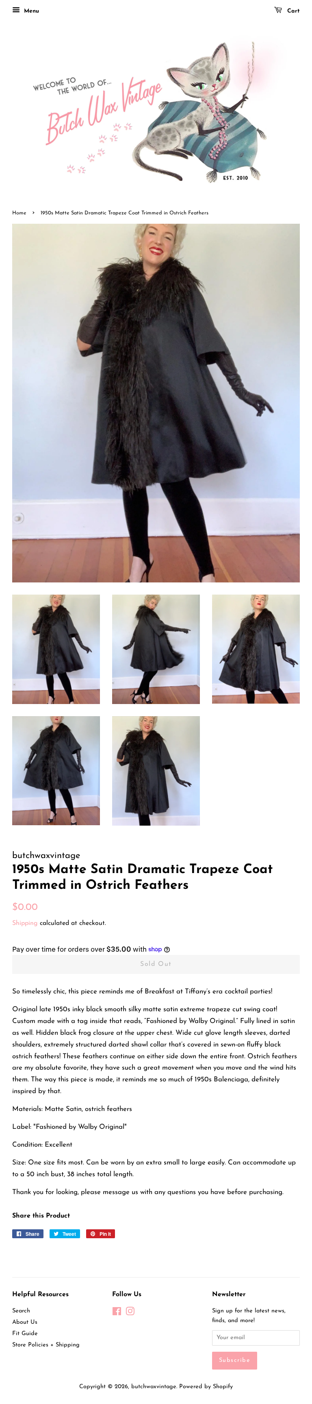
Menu (30, 11)
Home (19, 213)
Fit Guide (25, 1334)
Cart (292, 11)
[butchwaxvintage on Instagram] (130, 1313)
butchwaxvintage (153, 1387)
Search (21, 1311)
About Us (24, 1322)
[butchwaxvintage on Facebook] (116, 1313)
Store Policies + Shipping (46, 1345)
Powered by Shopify (206, 1387)
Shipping (25, 923)
